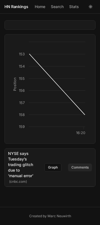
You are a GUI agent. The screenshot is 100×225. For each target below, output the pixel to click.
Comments (80, 167)
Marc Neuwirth (59, 216)
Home (40, 6)
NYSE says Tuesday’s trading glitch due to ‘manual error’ (20, 164)
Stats (74, 6)
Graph (53, 167)
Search (57, 6)
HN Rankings (16, 6)
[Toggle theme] (91, 7)
